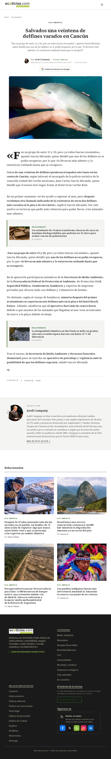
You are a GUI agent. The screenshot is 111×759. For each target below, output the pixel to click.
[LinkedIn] (91, 728)
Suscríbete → (69, 699)
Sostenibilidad (64, 660)
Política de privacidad (19, 716)
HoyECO (13, 725)
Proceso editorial (60, 60)
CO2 (59, 655)
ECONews (13, 730)
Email (38, 380)
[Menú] (102, 4)
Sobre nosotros (16, 696)
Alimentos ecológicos (67, 669)
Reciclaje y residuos (66, 664)
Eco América (17, 17)
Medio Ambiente (65, 635)
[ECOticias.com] (17, 4)
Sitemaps (13, 740)
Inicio (6, 17)
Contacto (13, 691)
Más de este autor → (38, 441)
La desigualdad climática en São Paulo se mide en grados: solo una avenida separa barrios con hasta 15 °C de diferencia (65, 334)
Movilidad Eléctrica (66, 650)
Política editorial (17, 701)
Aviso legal (14, 711)
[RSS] (76, 728)
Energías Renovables (67, 645)
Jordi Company (42, 59)
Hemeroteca (15, 735)
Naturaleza (62, 640)
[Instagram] (83, 728)
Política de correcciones (20, 706)
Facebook (29, 380)
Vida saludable (64, 674)
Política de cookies (18, 720)
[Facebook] (62, 728)
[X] (69, 728)
